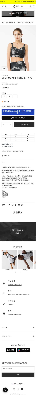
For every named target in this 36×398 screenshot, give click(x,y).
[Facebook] (9, 205)
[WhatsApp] (19, 205)
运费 (10, 84)
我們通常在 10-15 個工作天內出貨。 (14, 106)
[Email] (22, 205)
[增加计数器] (10, 124)
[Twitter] (12, 205)
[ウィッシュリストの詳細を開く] (5, 390)
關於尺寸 (6, 156)
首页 (3, 22)
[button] (2, 6)
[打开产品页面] (9, 259)
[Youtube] (22, 389)
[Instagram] (18, 389)
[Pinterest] (16, 205)
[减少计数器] (3, 124)
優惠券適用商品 (10, 22)
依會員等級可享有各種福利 (15, 285)
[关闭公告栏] (34, 1)
